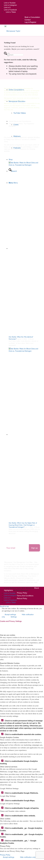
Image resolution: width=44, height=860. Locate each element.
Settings (14, 617)
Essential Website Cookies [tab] (10, 663)
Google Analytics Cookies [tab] (9, 737)
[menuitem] (32, 17)
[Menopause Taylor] (12, 30)
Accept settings (8, 857)
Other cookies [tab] (5, 818)
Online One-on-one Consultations (20, 121)
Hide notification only (27, 857)
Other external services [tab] (8, 766)
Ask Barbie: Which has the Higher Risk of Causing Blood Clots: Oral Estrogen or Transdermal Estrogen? (23, 525)
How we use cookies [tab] (7, 635)
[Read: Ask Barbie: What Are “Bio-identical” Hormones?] (24, 248)
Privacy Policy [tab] (5, 846)
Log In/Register (30, 22)
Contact (28, 19)
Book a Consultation (32, 17)
